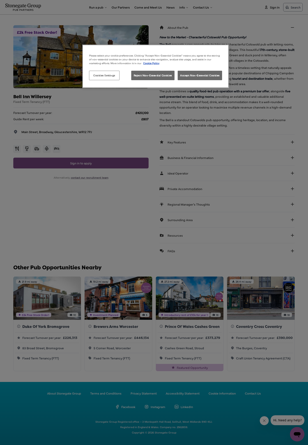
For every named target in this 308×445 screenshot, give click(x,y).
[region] (155, 66)
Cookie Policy (151, 63)
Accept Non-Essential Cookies (200, 75)
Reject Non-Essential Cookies (153, 75)
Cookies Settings (104, 75)
